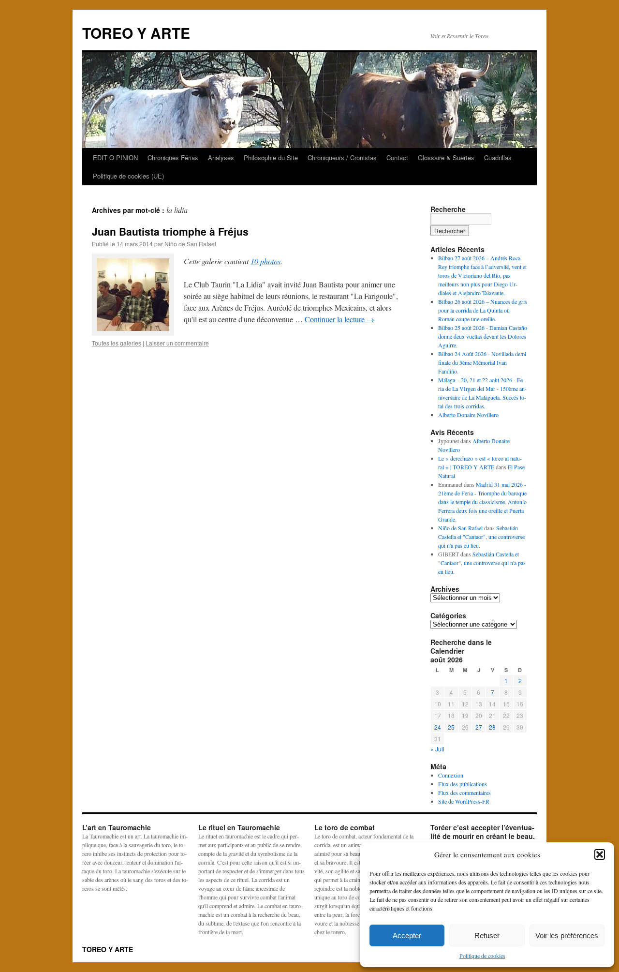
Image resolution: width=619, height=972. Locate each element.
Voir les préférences (566, 935)
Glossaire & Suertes (446, 157)
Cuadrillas (498, 157)
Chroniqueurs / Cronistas (342, 157)
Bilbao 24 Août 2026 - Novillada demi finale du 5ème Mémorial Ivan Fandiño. (482, 362)
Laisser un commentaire (177, 343)
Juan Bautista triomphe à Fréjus (170, 231)
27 (478, 727)
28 (492, 727)
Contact (397, 157)
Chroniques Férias (172, 157)
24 (437, 727)
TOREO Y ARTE (136, 32)
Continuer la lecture (339, 319)
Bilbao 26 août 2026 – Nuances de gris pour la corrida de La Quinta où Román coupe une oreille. (482, 310)
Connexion (450, 775)
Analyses (221, 157)
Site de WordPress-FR (463, 801)
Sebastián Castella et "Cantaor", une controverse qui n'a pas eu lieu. (481, 536)
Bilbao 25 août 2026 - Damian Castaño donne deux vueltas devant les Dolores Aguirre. (482, 336)
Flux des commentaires (464, 792)
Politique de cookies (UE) (128, 175)
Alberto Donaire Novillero (468, 415)
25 (451, 727)
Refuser (487, 935)
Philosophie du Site (271, 157)
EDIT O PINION (115, 157)
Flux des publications (462, 784)
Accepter (407, 935)
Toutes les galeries (116, 343)
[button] (599, 854)
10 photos (265, 261)
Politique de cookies (482, 955)
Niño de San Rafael (190, 243)
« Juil (437, 749)
